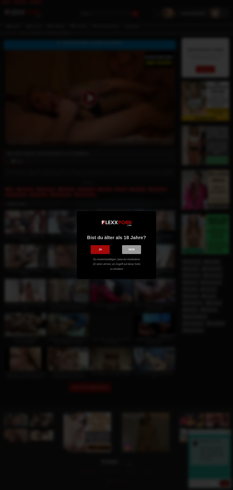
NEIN (132, 249)
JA (100, 249)
